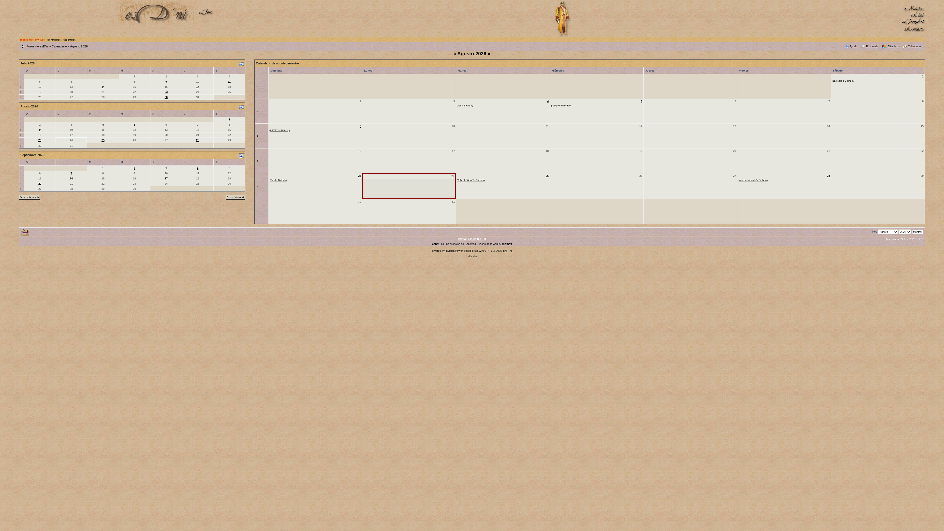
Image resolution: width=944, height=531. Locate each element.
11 (229, 81)
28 (197, 140)
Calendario (59, 46)
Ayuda (853, 46)
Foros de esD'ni (37, 46)
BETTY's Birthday (280, 130)
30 (166, 97)
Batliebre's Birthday (843, 80)
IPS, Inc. (508, 250)
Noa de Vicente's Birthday (753, 180)
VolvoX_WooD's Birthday (471, 180)
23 (166, 91)
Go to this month (29, 197)
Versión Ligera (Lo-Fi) (472, 238)
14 (103, 86)
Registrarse (69, 39)
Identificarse (54, 39)
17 (197, 86)
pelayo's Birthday (561, 105)
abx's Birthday (465, 105)
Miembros (894, 46)
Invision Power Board (458, 250)
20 (39, 183)
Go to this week (235, 197)
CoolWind (470, 243)
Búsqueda (872, 46)
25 (103, 140)
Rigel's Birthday (278, 180)
